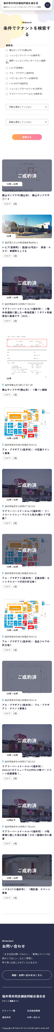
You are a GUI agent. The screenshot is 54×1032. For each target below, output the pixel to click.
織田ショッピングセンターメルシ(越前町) (26, 61)
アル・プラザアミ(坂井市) (21, 73)
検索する (27, 137)
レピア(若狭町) (16, 68)
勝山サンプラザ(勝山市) (20, 50)
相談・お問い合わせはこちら (27, 975)
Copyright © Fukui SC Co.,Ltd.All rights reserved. (25, 1028)
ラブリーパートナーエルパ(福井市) (25, 94)
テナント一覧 (8, 1010)
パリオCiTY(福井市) (18, 83)
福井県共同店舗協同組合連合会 (22, 5)
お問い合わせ (33, 1017)
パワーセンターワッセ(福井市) (23, 78)
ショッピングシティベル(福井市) (24, 55)
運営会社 (6, 1017)
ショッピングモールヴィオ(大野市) (25, 88)
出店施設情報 (33, 1010)
